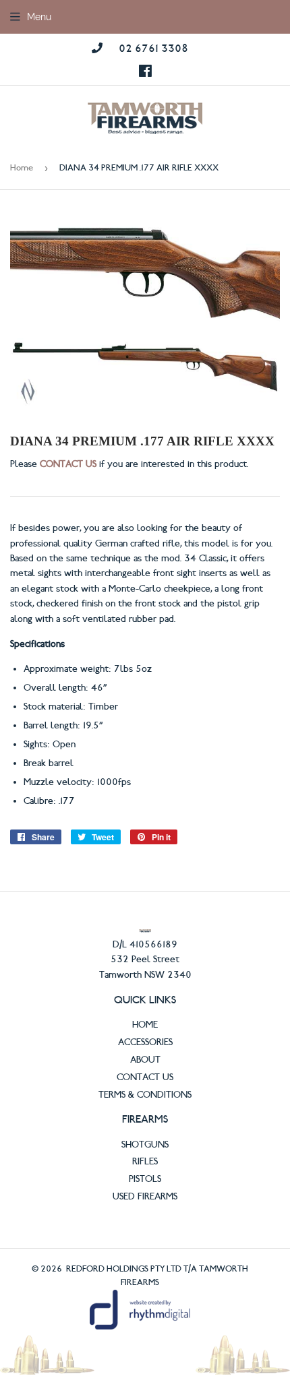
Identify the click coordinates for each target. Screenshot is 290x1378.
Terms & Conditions (145, 1095)
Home (21, 167)
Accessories (145, 1042)
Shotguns (145, 1145)
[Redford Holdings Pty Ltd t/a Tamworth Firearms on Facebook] (145, 72)
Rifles (145, 1162)
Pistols (145, 1179)
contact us (68, 464)
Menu (39, 16)
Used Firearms (145, 1197)
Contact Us (145, 1077)
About (145, 1060)
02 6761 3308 (153, 48)
